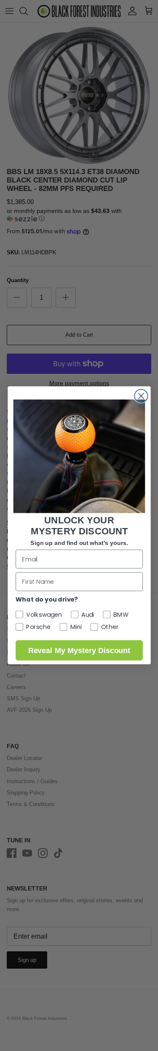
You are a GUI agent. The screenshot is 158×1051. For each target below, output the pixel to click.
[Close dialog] (140, 396)
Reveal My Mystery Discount (79, 650)
